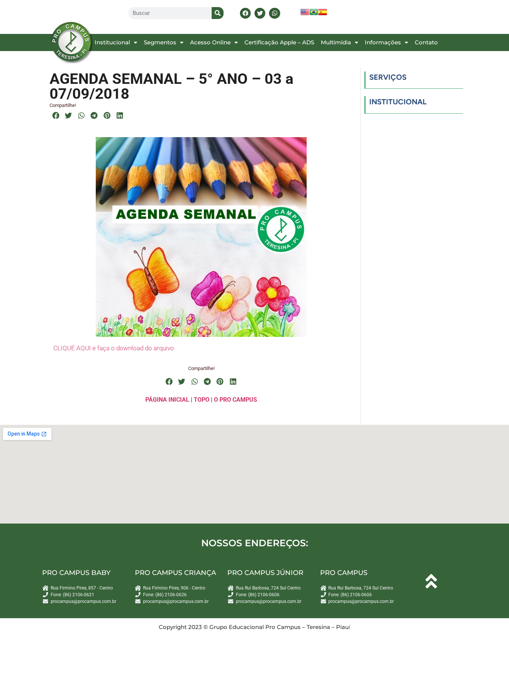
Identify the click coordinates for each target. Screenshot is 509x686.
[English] (304, 14)
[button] (245, 13)
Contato (426, 42)
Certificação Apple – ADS (279, 42)
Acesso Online (210, 42)
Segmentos (160, 42)
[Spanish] (322, 14)
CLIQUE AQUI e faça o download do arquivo (113, 348)
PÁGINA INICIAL (167, 399)
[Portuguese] (313, 14)
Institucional (112, 42)
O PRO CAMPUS (235, 399)
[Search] (218, 13)
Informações (383, 42)
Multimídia (336, 42)
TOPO (201, 399)
